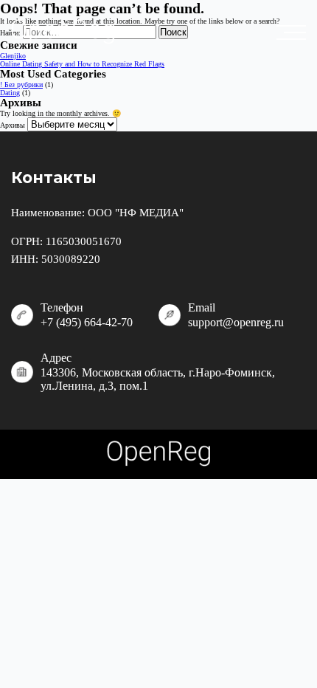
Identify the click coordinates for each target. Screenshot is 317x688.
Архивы (12, 125)
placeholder (295, 32)
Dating (10, 93)
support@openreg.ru (236, 322)
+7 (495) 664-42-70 (87, 322)
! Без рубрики (21, 84)
